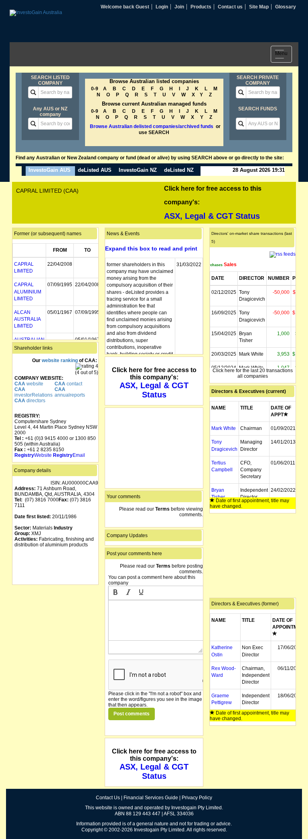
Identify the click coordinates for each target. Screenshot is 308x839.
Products (200, 7)
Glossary (285, 7)
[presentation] (115, 593)
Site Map (259, 7)
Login (162, 7)
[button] (115, 593)
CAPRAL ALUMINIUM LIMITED (27, 291)
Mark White (223, 428)
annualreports (70, 392)
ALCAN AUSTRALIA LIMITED (27, 319)
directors (29, 400)
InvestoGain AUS (49, 170)
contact (68, 384)
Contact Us (108, 797)
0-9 (94, 89)
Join (179, 7)
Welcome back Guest (125, 7)
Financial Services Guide (151, 797)
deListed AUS (94, 170)
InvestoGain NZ (138, 170)
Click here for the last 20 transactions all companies (253, 373)
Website (33, 455)
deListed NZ (179, 170)
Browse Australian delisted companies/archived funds (151, 126)
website (28, 384)
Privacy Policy (197, 797)
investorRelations (33, 392)
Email (69, 455)
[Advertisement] (55, 627)
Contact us (230, 7)
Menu (283, 55)
